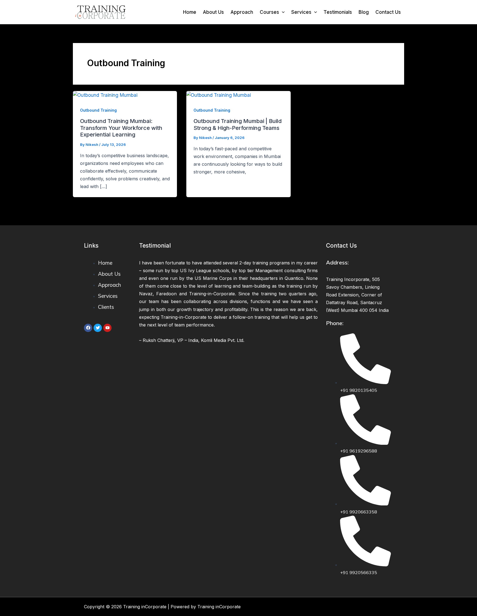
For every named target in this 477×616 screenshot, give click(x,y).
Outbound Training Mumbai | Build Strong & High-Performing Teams (238, 124)
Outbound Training (98, 110)
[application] (282, 12)
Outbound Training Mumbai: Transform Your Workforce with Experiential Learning (121, 128)
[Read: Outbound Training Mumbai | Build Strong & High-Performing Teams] (218, 95)
